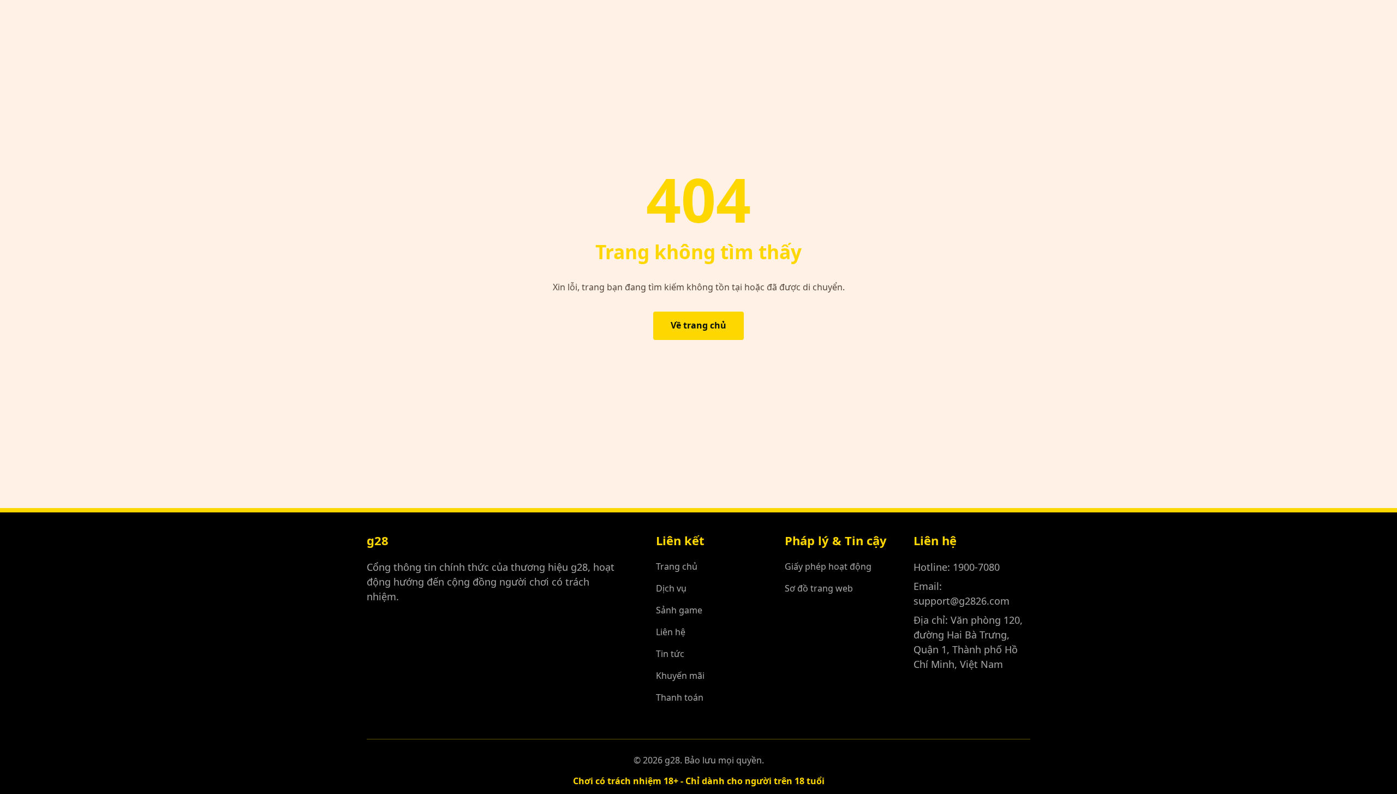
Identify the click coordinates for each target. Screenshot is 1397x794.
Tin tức (670, 654)
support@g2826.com (962, 600)
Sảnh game (679, 610)
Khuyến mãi (680, 676)
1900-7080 (976, 567)
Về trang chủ (698, 325)
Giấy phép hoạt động (828, 566)
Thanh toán (679, 697)
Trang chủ (676, 566)
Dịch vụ (671, 588)
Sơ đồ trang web (819, 588)
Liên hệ (670, 632)
